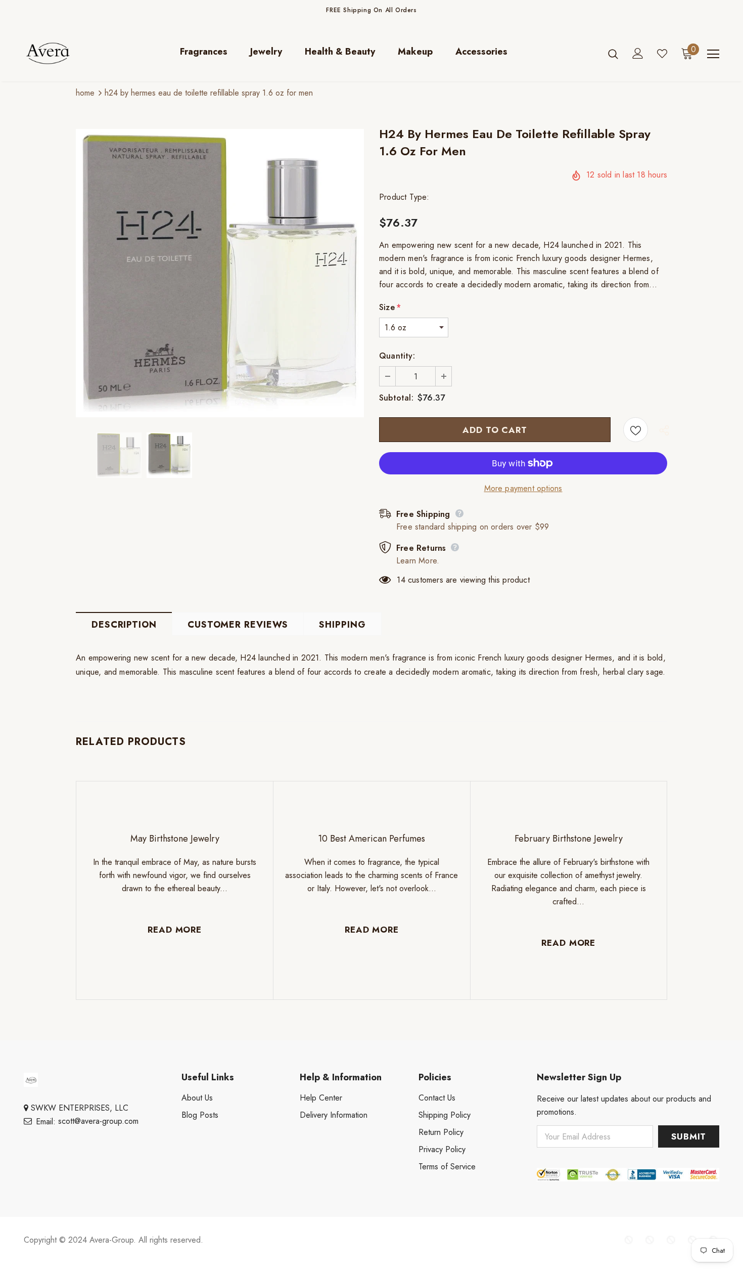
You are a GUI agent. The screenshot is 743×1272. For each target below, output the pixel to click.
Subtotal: (396, 398)
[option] (220, 273)
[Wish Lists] (635, 429)
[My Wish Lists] (662, 54)
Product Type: (404, 197)
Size (390, 307)
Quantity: (397, 356)
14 (401, 580)
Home (85, 93)
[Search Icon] (613, 54)
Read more (175, 930)
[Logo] (55, 53)
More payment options (523, 488)
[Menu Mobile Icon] (713, 54)
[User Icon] (637, 53)
